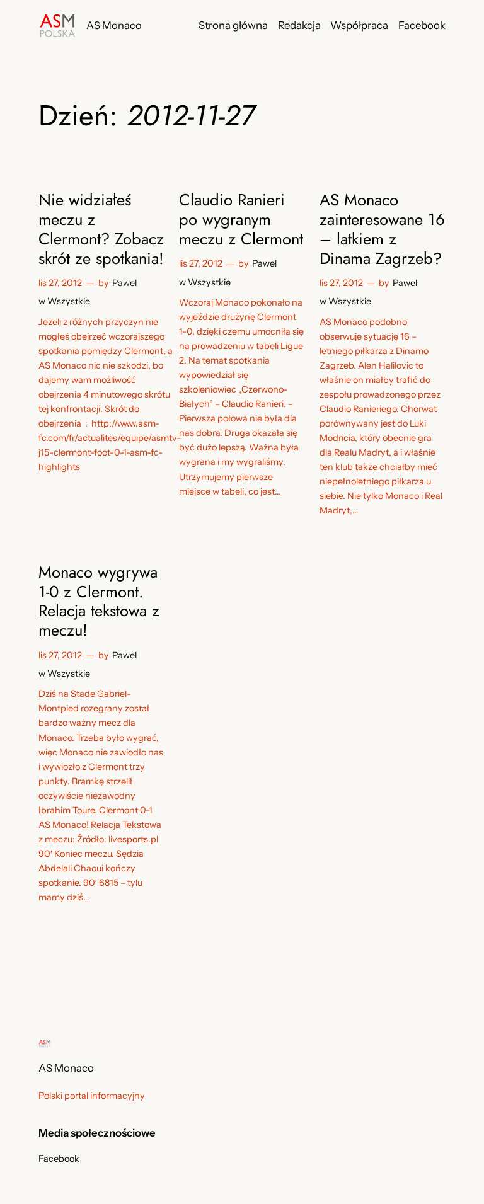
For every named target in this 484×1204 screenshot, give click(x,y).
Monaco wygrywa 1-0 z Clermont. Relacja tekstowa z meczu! (98, 602)
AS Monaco (114, 25)
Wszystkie (68, 301)
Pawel (124, 283)
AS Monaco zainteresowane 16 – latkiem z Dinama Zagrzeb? (382, 229)
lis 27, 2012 (60, 283)
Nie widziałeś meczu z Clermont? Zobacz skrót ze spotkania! (101, 229)
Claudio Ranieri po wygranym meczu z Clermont (241, 220)
